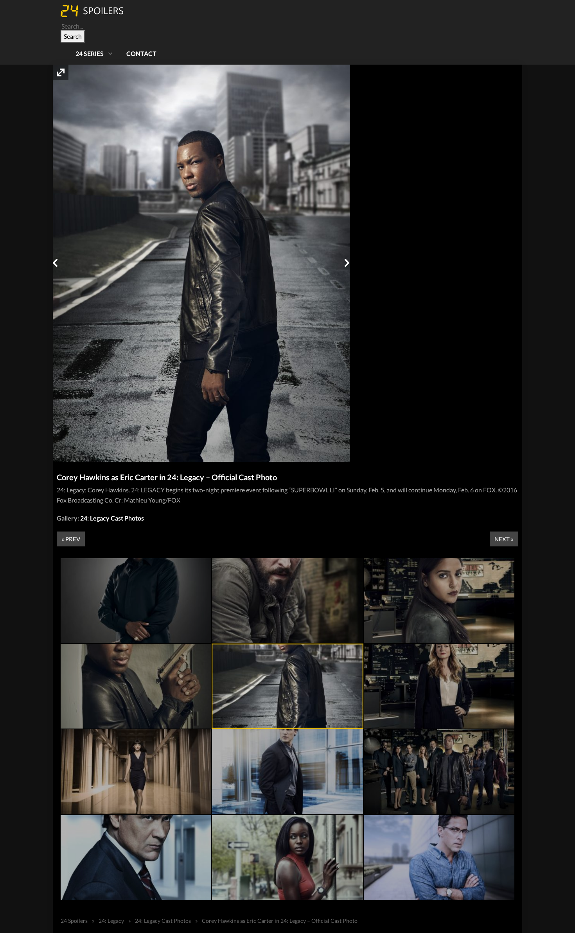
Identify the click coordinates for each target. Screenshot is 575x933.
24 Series (89, 53)
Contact (141, 53)
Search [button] (73, 36)
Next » (504, 538)
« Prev (70, 538)
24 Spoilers (74, 920)
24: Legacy (111, 920)
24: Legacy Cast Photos (112, 518)
